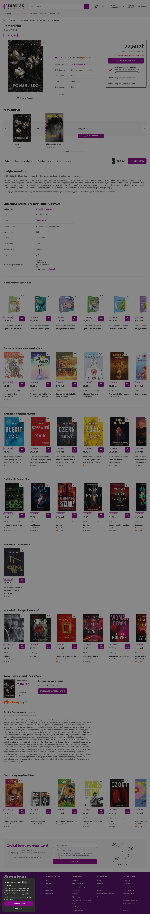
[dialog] (18, 895)
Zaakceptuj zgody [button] (18, 903)
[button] (18, 908)
